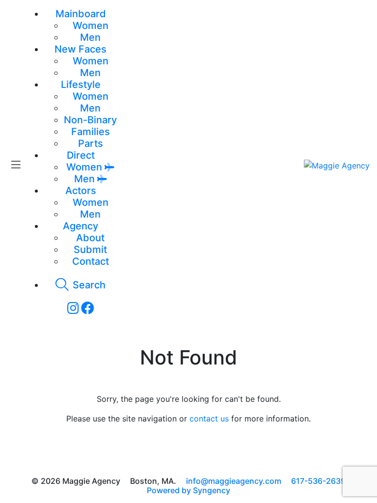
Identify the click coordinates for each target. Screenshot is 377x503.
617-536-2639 (318, 481)
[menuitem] (90, 25)
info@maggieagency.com (233, 481)
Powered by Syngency (188, 490)
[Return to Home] (337, 165)
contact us (209, 418)
